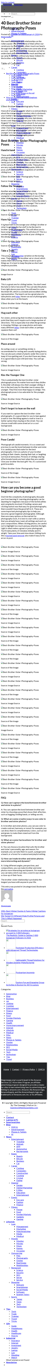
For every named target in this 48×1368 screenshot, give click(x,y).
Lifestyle (10, 1030)
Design (19, 1185)
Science (19, 171)
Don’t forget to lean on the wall (22, 93)
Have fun (14, 80)
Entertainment (12, 1008)
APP (18, 1146)
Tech (8, 1052)
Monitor (20, 142)
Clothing (20, 70)
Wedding (15, 1355)
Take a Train (15, 82)
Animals (19, 1144)
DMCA (41, 1069)
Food (8, 1015)
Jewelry (14, 249)
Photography (22, 1258)
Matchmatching (23, 1231)
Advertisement (17, 31)
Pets (18, 1255)
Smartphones (22, 188)
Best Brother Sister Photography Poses (22, 73)
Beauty (19, 1156)
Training (15, 218)
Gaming (9, 1020)
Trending (20, 1141)
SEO (8, 1047)
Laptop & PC (12, 1120)
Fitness (14, 108)
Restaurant (16, 1268)
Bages (14, 1153)
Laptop (14, 251)
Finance (9, 1010)
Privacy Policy (29, 1069)
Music (19, 147)
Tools (13, 213)
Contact (10, 19)
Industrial (10, 239)
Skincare (20, 1284)
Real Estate (21, 1263)
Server (19, 179)
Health (9, 1023)
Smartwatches (13, 1122)
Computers (21, 72)
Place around (16, 89)
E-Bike (19, 1190)
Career (14, 67)
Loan (13, 1224)
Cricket (19, 79)
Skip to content (7, 2)
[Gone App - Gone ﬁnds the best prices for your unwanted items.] (12, 4)
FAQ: (13, 102)
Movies (19, 145)
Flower (19, 1209)
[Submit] (12, 17)
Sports (14, 1297)
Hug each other (17, 87)
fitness (9, 1013)
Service (19, 1280)
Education (20, 1192)
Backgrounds (22, 1151)
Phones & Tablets (13, 1040)
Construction (22, 74)
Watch (14, 1357)
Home (6, 1069)
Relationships (12, 1044)
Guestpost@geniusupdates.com (24, 1107)
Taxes (19, 1301)
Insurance (15, 1340)
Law (13, 254)
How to (14, 1335)
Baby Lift (14, 84)
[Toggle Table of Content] (3, 69)
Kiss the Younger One (19, 91)
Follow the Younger (18, 78)
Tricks (14, 222)
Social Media (12, 1049)
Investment (16, 247)
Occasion (20, 152)
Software (20, 1292)
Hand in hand (16, 76)
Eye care (20, 101)
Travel (14, 220)
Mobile (14, 1238)
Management (22, 1226)
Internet (9, 1027)
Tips (8, 1057)
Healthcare (16, 1333)
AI (12, 36)
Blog (8, 996)
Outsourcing (16, 1253)
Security (20, 174)
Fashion (19, 104)
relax (17, 296)
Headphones (16, 1328)
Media (19, 1234)
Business (10, 998)
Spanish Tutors (22, 1294)
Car (18, 65)
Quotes (9, 1042)
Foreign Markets (13, 1018)
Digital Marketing (24, 89)
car (7, 1001)
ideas (16, 327)
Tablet (19, 1299)
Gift (8, 1323)
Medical (20, 137)
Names (19, 150)
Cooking (10, 1006)
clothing (9, 1003)
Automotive (11, 994)
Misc (8, 1035)
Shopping (15, 184)
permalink (8, 889)
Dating (19, 1180)
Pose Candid (16, 95)
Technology (21, 208)
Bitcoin (19, 60)
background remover (15, 535)
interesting (19, 255)
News (9, 38)
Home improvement (15, 1025)
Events (14, 1197)
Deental (14, 1183)
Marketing (21, 1229)
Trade (14, 1314)
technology (11, 1054)
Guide (14, 1326)
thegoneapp (6, 36)
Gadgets (20, 1217)
